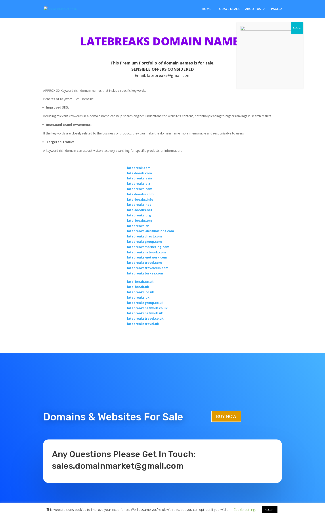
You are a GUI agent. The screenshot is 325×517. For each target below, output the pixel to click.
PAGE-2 (276, 9)
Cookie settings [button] (244, 509)
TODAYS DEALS (228, 9)
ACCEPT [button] (270, 510)
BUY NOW (226, 416)
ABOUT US (253, 9)
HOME (206, 9)
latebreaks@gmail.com (169, 75)
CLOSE (297, 28)
